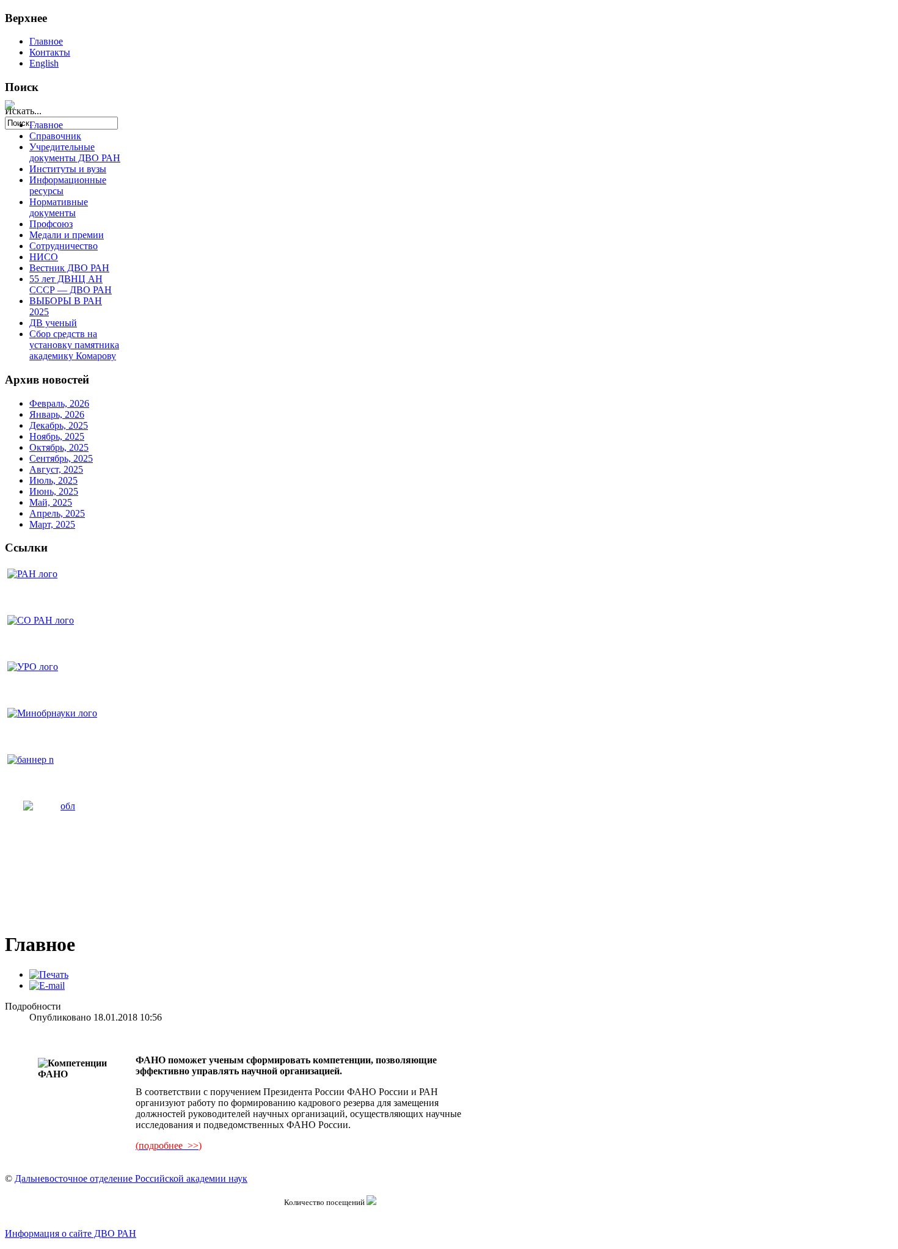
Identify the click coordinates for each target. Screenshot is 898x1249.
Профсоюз (51, 224)
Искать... (23, 111)
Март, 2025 (52, 524)
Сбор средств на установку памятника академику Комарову (74, 345)
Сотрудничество (63, 246)
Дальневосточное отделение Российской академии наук (131, 1178)
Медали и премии (66, 235)
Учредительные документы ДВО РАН (74, 152)
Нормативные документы (58, 207)
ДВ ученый (53, 323)
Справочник (55, 136)
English (44, 63)
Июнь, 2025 (53, 491)
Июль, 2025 (53, 480)
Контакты (49, 52)
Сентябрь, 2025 (61, 458)
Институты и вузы (67, 169)
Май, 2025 (50, 502)
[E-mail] (47, 985)
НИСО (43, 257)
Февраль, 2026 (59, 403)
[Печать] (48, 974)
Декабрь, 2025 (58, 425)
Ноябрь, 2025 (56, 436)
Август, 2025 (56, 469)
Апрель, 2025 (57, 513)
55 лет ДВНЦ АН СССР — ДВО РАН (70, 284)
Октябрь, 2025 (59, 447)
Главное (46, 41)
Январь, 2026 (56, 414)
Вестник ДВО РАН (69, 268)
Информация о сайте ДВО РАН (70, 1233)
